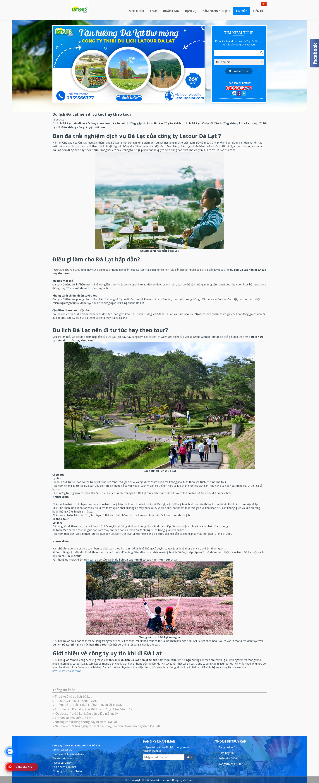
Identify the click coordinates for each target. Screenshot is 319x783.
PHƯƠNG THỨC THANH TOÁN (76, 701)
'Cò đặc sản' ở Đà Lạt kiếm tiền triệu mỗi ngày (86, 713)
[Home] (80, 9)
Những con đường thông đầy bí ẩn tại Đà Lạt (86, 722)
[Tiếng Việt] (264, 3)
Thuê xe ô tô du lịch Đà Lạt (73, 697)
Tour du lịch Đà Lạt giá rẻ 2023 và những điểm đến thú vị (94, 709)
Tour (153, 11)
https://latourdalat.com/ (66, 671)
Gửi (189, 757)
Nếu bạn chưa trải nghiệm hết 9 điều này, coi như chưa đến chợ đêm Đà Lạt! (107, 726)
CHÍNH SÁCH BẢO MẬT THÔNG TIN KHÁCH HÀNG (89, 705)
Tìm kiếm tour (240, 71)
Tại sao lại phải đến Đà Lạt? (74, 718)
